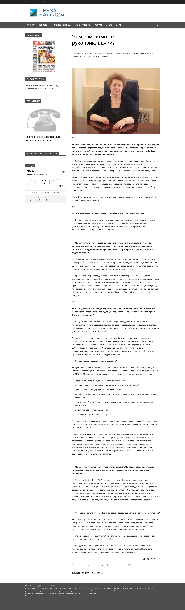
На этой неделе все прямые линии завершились (42, 138)
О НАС (118, 25)
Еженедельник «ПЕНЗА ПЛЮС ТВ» (39, 88)
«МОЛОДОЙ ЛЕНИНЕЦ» (61, 25)
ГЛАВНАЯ (31, 25)
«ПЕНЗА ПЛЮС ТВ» (83, 25)
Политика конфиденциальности (37, 596)
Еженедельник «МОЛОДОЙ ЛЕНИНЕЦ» (41, 86)
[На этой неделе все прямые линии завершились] (45, 120)
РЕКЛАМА (99, 25)
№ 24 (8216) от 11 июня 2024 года (93, 573)
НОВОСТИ (43, 25)
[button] (157, 25)
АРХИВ (109, 25)
